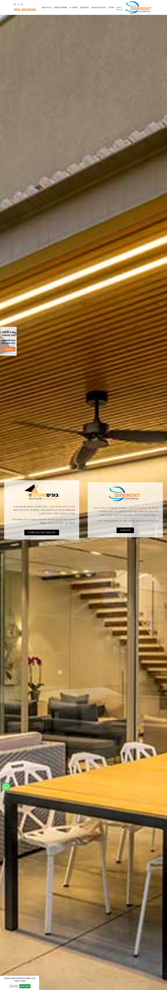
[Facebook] (15, 4)
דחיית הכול (14, 986)
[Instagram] (18, 4)
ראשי (119, 7)
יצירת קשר (46, 7)
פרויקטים (84, 7)
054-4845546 (25, 10)
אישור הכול (25, 986)
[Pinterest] (22, 4)
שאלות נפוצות (60, 7)
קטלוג (75, 7)
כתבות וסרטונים (98, 7)
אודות (111, 7)
